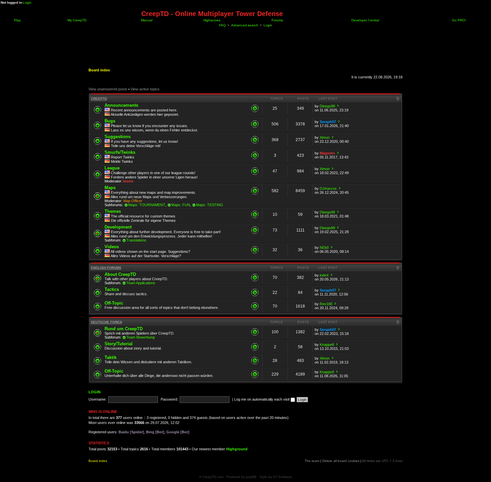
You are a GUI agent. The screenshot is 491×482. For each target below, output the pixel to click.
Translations (136, 240)
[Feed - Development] (255, 230)
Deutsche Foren (106, 322)
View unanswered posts (108, 89)
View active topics (145, 89)
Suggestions (118, 136)
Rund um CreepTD (124, 328)
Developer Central (364, 20)
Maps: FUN (180, 205)
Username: (98, 399)
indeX (324, 275)
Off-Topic (114, 303)
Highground (237, 449)
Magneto (327, 153)
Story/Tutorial (119, 343)
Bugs (110, 120)
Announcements (121, 105)
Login (27, 2)
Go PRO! (458, 20)
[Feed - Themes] (255, 214)
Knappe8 (327, 345)
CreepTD (99, 98)
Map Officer (132, 201)
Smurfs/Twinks (120, 152)
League (112, 167)
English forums (106, 268)
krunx (128, 181)
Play (17, 20)
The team (312, 461)
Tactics (112, 289)
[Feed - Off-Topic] (255, 306)
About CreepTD (120, 274)
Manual (146, 20)
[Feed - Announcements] (255, 108)
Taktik (111, 357)
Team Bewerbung (140, 337)
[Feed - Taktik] (255, 360)
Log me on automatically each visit (262, 399)
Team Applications (140, 283)
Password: (169, 399)
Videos (112, 246)
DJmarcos (328, 188)
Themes (113, 211)
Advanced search (244, 25)
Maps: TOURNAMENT (146, 205)
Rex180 (326, 304)
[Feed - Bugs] (255, 124)
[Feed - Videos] (255, 250)
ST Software (282, 477)
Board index (99, 70)
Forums (277, 20)
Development (118, 226)
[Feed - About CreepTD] (255, 277)
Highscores (211, 20)
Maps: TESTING (209, 205)
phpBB (251, 477)
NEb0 (324, 248)
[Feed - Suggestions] (255, 139)
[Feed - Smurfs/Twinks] (255, 155)
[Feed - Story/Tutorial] (255, 347)
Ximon (325, 137)
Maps (110, 187)
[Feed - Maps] (255, 190)
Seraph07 (328, 122)
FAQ (222, 25)
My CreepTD (76, 20)
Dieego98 (327, 106)
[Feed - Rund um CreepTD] (255, 332)
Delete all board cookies (340, 461)
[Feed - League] (255, 171)
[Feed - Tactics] (255, 292)
